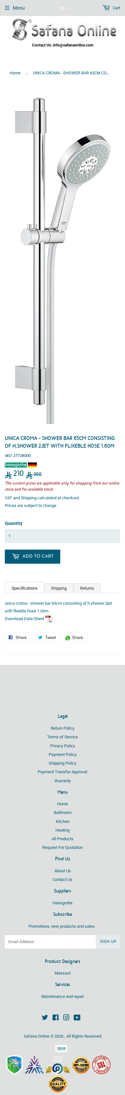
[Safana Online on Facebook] (55, 1018)
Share (79, 638)
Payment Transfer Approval (62, 771)
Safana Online (36, 1036)
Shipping (29, 497)
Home (15, 73)
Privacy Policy (62, 745)
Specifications (25, 588)
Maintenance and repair (62, 996)
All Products (62, 838)
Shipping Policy (62, 763)
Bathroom (62, 812)
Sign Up (108, 942)
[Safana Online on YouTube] (77, 1018)
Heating (62, 830)
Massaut (62, 973)
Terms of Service (62, 736)
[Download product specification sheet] (49, 618)
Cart (116, 7)
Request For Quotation (62, 847)
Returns (87, 588)
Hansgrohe (62, 902)
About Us (62, 870)
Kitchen (63, 821)
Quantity (13, 523)
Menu (19, 8)
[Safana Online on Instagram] (66, 1018)
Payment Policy (63, 754)
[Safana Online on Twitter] (45, 1018)
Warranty (62, 780)
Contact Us (62, 879)
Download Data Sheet (24, 618)
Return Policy (62, 728)
